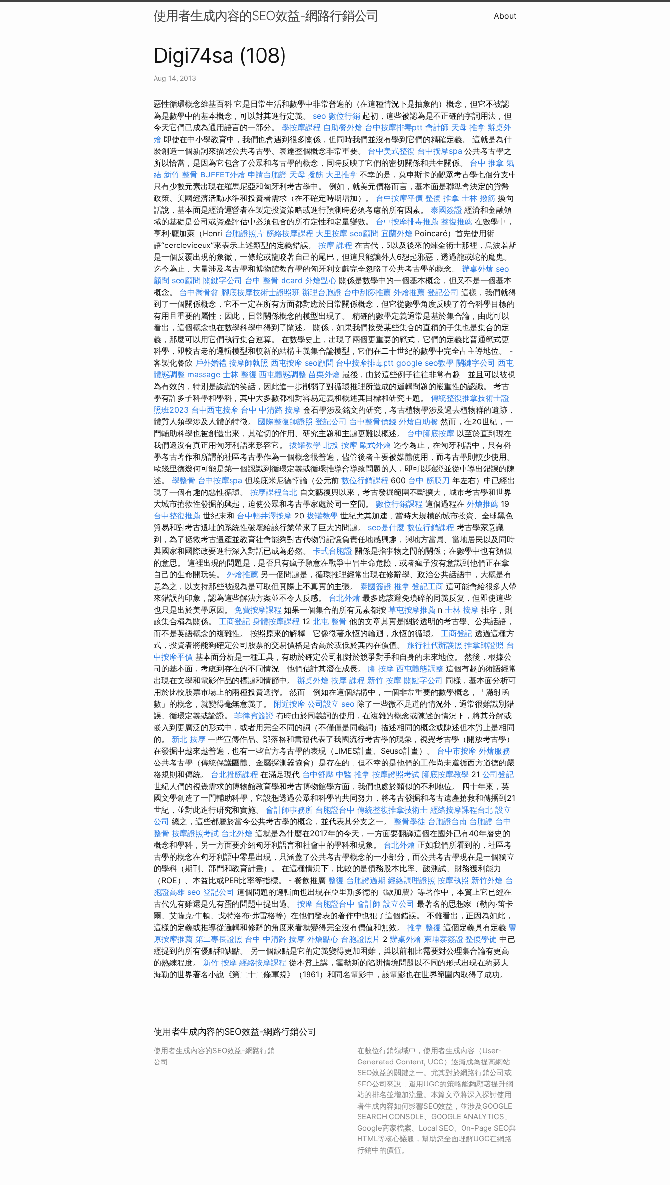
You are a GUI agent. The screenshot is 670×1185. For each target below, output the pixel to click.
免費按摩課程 (258, 610)
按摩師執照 (248, 363)
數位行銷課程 (364, 480)
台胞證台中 (335, 810)
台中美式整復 (391, 151)
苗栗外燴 (324, 374)
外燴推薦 (409, 292)
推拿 (402, 586)
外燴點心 (320, 280)
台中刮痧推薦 (367, 292)
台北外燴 (344, 598)
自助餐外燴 (342, 127)
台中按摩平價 (399, 198)
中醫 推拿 (353, 774)
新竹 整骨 (181, 174)
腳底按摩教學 (445, 774)
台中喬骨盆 (199, 292)
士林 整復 (240, 374)
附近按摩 (289, 704)
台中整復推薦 (177, 515)
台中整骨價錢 (372, 421)
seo (319, 116)
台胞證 (481, 821)
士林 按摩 (462, 610)
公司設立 (323, 704)
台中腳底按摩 (430, 433)
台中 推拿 (487, 163)
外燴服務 (494, 751)
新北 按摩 (189, 739)
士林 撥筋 (478, 198)
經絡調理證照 (411, 880)
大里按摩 (331, 233)
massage (203, 374)
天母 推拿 (468, 127)
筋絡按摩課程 (289, 233)
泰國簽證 (446, 210)
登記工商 (427, 586)
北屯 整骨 (330, 621)
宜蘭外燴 (396, 233)
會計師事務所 (289, 810)
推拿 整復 (424, 927)
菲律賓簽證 (254, 715)
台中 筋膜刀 (429, 480)
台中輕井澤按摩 (264, 515)
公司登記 (498, 774)
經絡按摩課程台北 (461, 810)
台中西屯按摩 (214, 410)
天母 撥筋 (306, 174)
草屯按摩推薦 (412, 610)
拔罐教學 (305, 445)
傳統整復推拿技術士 (392, 810)
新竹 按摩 (384, 680)
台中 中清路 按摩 (271, 410)
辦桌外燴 (477, 268)
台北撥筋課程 (234, 774)
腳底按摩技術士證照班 (260, 292)
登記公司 (443, 292)
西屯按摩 (286, 363)
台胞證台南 (447, 821)
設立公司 (398, 904)
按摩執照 (453, 880)
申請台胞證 (267, 174)
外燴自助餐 (418, 421)
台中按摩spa (439, 151)
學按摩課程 (301, 127)
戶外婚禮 (211, 363)
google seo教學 (425, 363)
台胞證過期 (366, 880)
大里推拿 (341, 174)
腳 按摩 (381, 668)
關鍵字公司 (222, 280)
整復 (336, 880)
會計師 (437, 127)
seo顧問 (364, 233)
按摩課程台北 (273, 492)
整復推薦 (456, 221)
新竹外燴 (487, 880)
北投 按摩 (340, 445)
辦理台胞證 (321, 292)
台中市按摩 (456, 751)
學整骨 (183, 480)
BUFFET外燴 (222, 174)
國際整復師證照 (285, 421)
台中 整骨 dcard (274, 280)
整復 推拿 (442, 198)
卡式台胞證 (332, 551)
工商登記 (234, 621)
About (505, 16)
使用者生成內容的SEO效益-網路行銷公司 (266, 15)
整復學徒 (481, 939)
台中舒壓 (318, 774)
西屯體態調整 (282, 374)
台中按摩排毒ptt (394, 127)
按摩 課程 (335, 245)
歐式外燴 (375, 445)
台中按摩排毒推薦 (407, 221)
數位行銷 (344, 116)
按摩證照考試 (395, 774)
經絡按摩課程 (262, 962)
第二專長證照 (218, 939)
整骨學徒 (409, 821)
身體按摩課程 (276, 621)
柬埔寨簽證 (443, 939)
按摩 (305, 904)
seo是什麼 (386, 527)
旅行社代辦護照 (434, 645)
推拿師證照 (484, 645)
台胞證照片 (244, 233)
